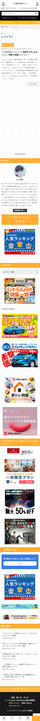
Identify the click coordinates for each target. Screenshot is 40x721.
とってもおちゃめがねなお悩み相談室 (20, 700)
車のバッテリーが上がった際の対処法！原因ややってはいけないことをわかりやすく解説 (20, 645)
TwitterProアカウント (9, 18)
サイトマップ (14, 706)
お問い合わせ (26, 703)
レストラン (14, 27)
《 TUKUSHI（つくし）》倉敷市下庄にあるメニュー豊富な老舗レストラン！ (20, 53)
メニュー (20, 719)
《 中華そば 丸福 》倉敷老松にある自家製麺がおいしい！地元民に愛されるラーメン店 (20, 676)
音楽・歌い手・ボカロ (9, 8)
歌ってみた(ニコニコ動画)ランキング (20, 454)
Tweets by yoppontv (8, 309)
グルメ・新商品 (8, 45)
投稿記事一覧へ (19, 210)
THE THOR (21, 18)
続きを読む (32, 84)
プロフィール (13, 703)
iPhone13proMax (31, 18)
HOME (5, 27)
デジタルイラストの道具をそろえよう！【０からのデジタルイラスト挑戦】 (20, 634)
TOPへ (36, 719)
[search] (36, 14)
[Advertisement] (20, 98)
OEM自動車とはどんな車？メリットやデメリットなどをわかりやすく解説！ (20, 655)
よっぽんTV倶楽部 (26, 710)
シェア (12, 719)
